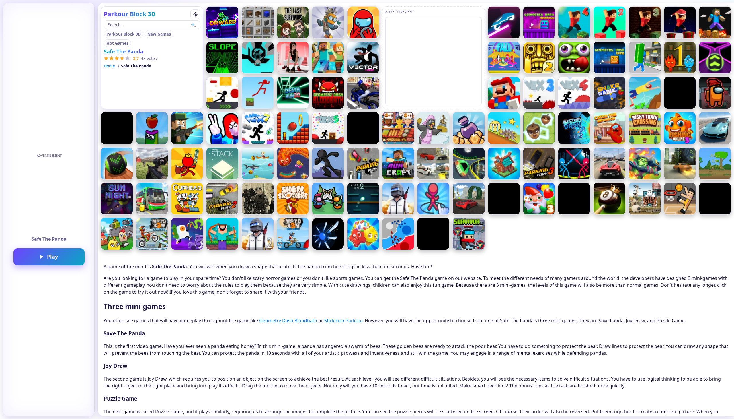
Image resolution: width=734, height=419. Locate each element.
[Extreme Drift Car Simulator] (715, 128)
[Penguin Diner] (433, 128)
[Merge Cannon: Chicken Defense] (117, 234)
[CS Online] (257, 199)
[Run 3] (257, 58)
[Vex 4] (574, 93)
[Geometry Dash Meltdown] (539, 22)
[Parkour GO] (293, 58)
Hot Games (117, 43)
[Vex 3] (539, 93)
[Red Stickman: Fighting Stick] (187, 163)
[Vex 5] (328, 128)
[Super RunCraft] (398, 163)
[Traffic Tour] (609, 163)
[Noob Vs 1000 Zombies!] (222, 234)
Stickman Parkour (343, 320)
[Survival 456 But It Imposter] (363, 22)
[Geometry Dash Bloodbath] (328, 93)
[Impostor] (715, 93)
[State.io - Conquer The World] (398, 234)
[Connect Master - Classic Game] (539, 128)
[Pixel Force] (187, 128)
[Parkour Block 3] (644, 22)
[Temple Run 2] (539, 58)
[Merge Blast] (468, 128)
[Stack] (222, 163)
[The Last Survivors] (293, 22)
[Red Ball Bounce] (504, 128)
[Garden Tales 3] (539, 199)
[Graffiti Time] (187, 234)
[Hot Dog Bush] (398, 128)
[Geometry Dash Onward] (222, 22)
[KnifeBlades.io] (328, 234)
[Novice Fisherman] (257, 163)
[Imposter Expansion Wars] (328, 199)
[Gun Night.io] (117, 199)
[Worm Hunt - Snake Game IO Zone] (293, 163)
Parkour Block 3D (123, 34)
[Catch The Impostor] (609, 128)
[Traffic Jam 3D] (680, 93)
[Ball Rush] (715, 58)
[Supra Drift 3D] (680, 163)
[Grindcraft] (257, 22)
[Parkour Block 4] (574, 22)
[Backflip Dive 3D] (644, 93)
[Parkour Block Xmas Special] (680, 22)
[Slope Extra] (363, 128)
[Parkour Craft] (715, 22)
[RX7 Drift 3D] (433, 163)
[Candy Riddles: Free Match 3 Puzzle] (363, 234)
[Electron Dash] (574, 128)
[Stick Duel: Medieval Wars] (574, 163)
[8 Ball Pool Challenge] (609, 199)
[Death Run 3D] (293, 93)
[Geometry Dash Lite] (609, 58)
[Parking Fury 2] (222, 199)
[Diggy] (328, 22)
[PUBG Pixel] (398, 199)
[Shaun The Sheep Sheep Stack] (644, 199)
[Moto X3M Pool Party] (293, 234)
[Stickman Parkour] (257, 93)
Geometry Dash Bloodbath (288, 320)
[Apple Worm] (152, 128)
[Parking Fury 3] (539, 163)
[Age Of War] (715, 163)
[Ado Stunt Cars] (433, 234)
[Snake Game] (609, 93)
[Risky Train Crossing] (644, 128)
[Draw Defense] (433, 199)
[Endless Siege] (644, 163)
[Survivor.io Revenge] (468, 234)
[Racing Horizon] (117, 128)
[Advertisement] (49, 195)
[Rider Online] (504, 22)
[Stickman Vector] (328, 163)
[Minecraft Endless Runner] (328, 58)
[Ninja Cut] (504, 199)
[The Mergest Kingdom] (504, 163)
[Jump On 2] (363, 199)
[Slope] (222, 58)
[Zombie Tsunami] (574, 58)
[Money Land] (644, 58)
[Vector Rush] (363, 58)
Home (109, 66)
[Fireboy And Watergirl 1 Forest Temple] (680, 58)
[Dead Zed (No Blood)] (152, 163)
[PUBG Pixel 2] (257, 234)
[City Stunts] (468, 199)
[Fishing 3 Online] (680, 128)
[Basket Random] (680, 199)
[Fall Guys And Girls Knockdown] (504, 58)
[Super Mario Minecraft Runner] (504, 93)
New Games (159, 34)
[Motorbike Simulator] (363, 93)
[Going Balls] (117, 163)
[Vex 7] (257, 128)
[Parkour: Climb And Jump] (222, 128)
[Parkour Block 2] (609, 22)
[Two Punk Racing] (468, 163)
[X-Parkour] (222, 93)
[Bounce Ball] (293, 128)
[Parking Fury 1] (363, 163)
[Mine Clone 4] (574, 199)
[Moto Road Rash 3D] (715, 199)
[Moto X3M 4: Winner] (152, 234)
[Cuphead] (187, 199)
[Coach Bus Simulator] (152, 199)
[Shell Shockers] (293, 199)
